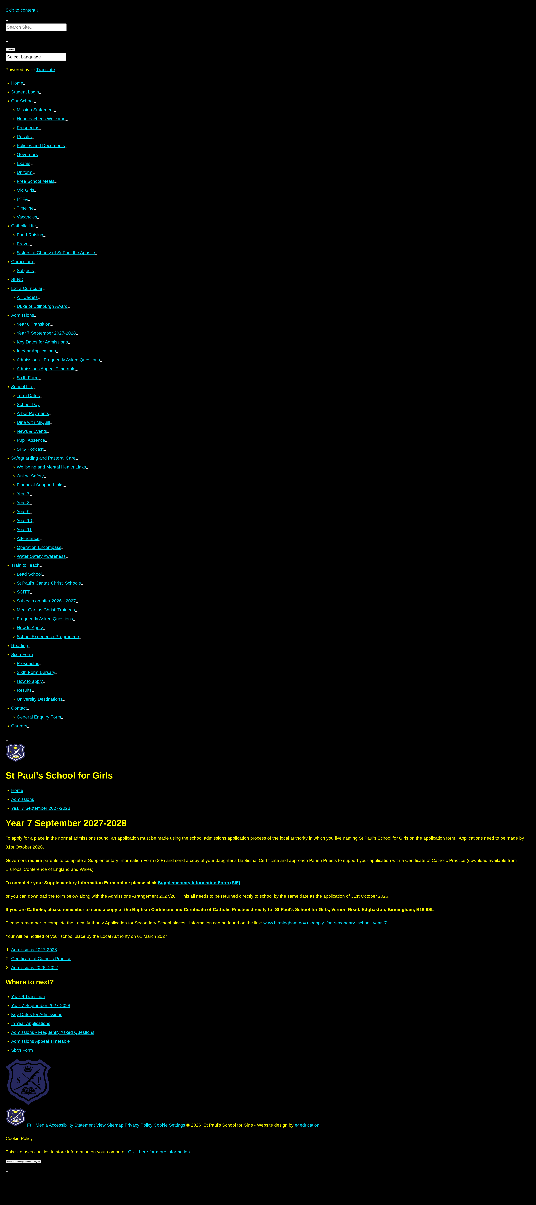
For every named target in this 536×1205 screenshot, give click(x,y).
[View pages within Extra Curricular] (43, 289)
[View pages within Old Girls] (35, 191)
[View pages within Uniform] (34, 173)
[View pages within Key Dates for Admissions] (69, 343)
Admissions (22, 799)
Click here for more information (159, 1151)
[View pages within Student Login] (40, 93)
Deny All (36, 1162)
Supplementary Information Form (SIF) (199, 882)
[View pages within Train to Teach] (41, 566)
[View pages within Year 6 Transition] (51, 325)
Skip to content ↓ (22, 10)
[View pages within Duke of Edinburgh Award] (69, 307)
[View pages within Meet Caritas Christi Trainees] (76, 611)
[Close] (7, 1171)
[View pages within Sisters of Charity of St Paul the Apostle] (96, 254)
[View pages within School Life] (34, 388)
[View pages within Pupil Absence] (46, 441)
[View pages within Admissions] (35, 316)
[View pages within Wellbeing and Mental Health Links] (87, 468)
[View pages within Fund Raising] (44, 236)
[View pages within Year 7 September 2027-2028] (77, 334)
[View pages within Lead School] (43, 575)
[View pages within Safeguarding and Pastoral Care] (77, 459)
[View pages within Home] (24, 84)
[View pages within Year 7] (31, 495)
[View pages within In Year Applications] (57, 352)
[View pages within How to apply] (44, 682)
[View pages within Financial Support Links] (65, 486)
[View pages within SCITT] (31, 593)
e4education (307, 1125)
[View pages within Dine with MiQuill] (51, 423)
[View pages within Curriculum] (34, 263)
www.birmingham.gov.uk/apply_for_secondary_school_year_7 (325, 922)
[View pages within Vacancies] (38, 218)
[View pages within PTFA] (29, 200)
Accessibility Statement (72, 1125)
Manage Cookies (24, 1162)
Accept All (11, 1162)
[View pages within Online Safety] (45, 477)
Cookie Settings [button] (169, 1125)
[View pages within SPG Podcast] (45, 450)
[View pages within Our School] (35, 102)
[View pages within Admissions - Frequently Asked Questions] (101, 361)
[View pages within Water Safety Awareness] (67, 557)
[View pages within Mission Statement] (55, 111)
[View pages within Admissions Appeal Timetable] (76, 370)
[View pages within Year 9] (31, 513)
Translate (10, 50)
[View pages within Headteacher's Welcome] (66, 120)
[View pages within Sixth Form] (40, 379)
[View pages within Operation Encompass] (62, 548)
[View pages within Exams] (31, 164)
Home (17, 790)
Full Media (37, 1125)
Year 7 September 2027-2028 (40, 808)
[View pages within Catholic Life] (37, 227)
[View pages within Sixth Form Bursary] (56, 673)
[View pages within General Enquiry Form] (62, 718)
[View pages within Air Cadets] (39, 298)
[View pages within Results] (33, 138)
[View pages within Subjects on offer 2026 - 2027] (77, 602)
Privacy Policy (138, 1125)
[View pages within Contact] (28, 709)
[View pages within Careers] (28, 727)
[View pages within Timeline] (35, 209)
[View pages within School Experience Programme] (80, 638)
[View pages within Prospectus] (40, 129)
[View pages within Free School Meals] (55, 182)
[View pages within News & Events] (48, 432)
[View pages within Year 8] (31, 504)
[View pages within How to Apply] (44, 629)
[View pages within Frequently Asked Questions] (74, 620)
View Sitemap (109, 1125)
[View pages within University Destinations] (63, 700)
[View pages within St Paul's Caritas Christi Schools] (82, 584)
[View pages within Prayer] (31, 245)
